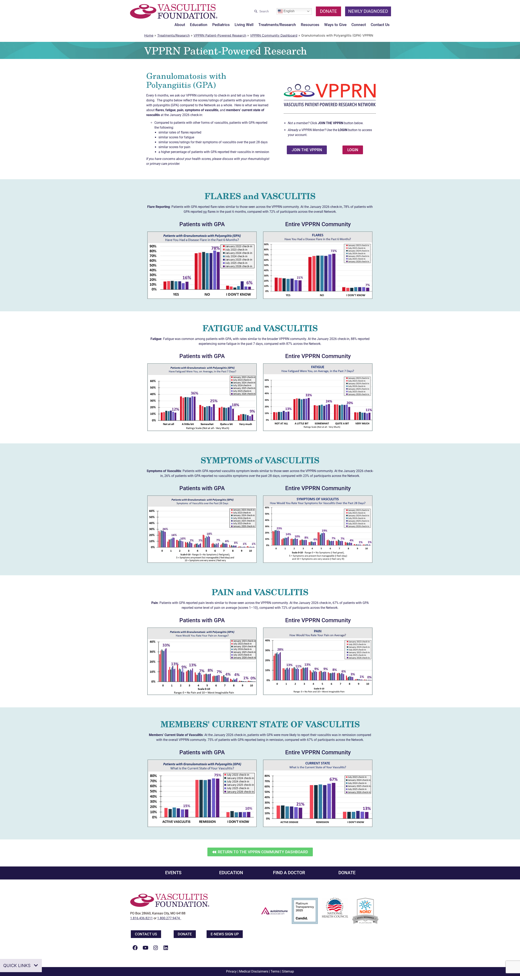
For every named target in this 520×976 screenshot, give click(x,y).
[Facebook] (135, 948)
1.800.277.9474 (169, 918)
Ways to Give (335, 24)
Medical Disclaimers (253, 971)
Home (148, 35)
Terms (275, 971)
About (179, 24)
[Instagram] (156, 948)
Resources (310, 24)
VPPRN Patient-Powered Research (220, 35)
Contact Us (380, 24)
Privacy (231, 971)
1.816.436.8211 (141, 918)
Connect (358, 24)
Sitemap (288, 971)
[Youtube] (145, 948)
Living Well (244, 24)
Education (198, 24)
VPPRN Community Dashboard (273, 35)
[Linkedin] (166, 948)
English (289, 11)
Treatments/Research (277, 24)
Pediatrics (221, 24)
